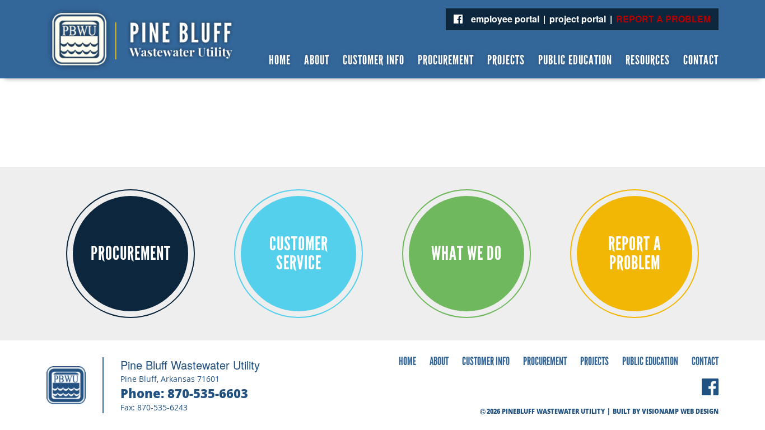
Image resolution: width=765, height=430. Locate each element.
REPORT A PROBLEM (663, 18)
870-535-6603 (207, 393)
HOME (280, 60)
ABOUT (316, 60)
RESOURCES (648, 60)
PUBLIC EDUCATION (575, 60)
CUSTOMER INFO (373, 60)
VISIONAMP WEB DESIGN (680, 411)
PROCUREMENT (446, 60)
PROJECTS (506, 60)
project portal (577, 18)
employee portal (505, 18)
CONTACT (701, 60)
